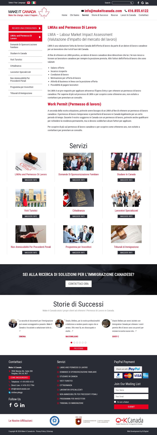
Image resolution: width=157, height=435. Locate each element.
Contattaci (143, 15)
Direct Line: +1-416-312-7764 (22, 385)
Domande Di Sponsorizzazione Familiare (23, 46)
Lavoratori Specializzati (20, 72)
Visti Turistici (16, 59)
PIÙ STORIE (78, 348)
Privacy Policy (41, 431)
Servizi (85, 15)
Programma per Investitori (21, 87)
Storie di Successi (100, 15)
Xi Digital (145, 431)
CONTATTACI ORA (78, 283)
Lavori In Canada (128, 15)
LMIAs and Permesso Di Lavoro (21, 37)
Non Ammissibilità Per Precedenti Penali (20, 79)
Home (64, 15)
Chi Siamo (74, 15)
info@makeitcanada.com (103, 11)
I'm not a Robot (123, 402)
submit (131, 406)
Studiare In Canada (18, 53)
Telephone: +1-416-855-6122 (22, 382)
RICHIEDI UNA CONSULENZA (24, 28)
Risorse (114, 15)
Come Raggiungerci (19, 377)
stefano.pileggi (16, 392)
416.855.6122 (138, 11)
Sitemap (50, 431)
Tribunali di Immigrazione (21, 93)
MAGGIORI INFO (31, 180)
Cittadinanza (15, 66)
